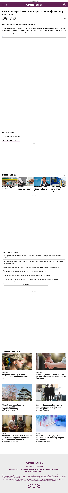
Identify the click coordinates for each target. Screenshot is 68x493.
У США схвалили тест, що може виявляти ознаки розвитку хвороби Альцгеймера (31, 267)
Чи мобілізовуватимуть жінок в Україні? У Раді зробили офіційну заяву (15, 376)
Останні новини (10, 253)
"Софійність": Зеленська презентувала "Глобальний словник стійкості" (27, 275)
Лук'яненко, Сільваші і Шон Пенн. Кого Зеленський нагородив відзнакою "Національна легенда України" (33, 262)
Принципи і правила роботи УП (34, 471)
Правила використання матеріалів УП (48, 469)
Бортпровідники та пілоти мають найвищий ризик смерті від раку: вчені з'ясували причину (32, 256)
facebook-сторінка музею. (25, 24)
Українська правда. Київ (11, 140)
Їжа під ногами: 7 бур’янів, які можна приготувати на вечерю (24, 271)
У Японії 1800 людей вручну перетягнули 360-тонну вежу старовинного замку (13, 407)
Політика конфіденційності (28, 469)
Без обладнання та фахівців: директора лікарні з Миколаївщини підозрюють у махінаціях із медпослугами (30, 280)
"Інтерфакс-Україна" (22, 479)
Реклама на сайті (13, 469)
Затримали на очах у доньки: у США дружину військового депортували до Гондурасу (51, 376)
